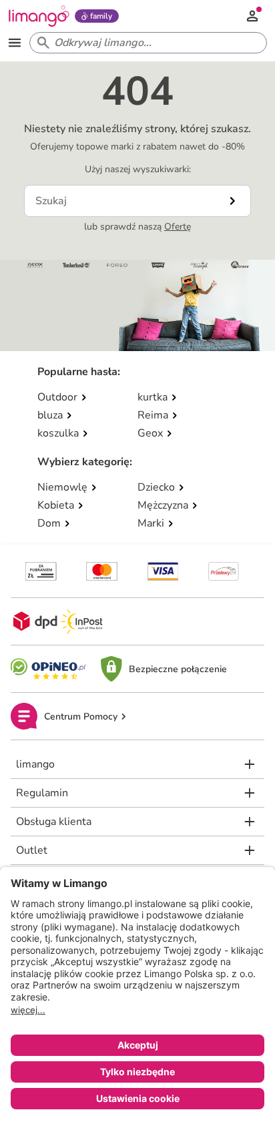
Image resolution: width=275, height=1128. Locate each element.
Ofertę (177, 226)
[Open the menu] (14, 43)
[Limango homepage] (38, 16)
